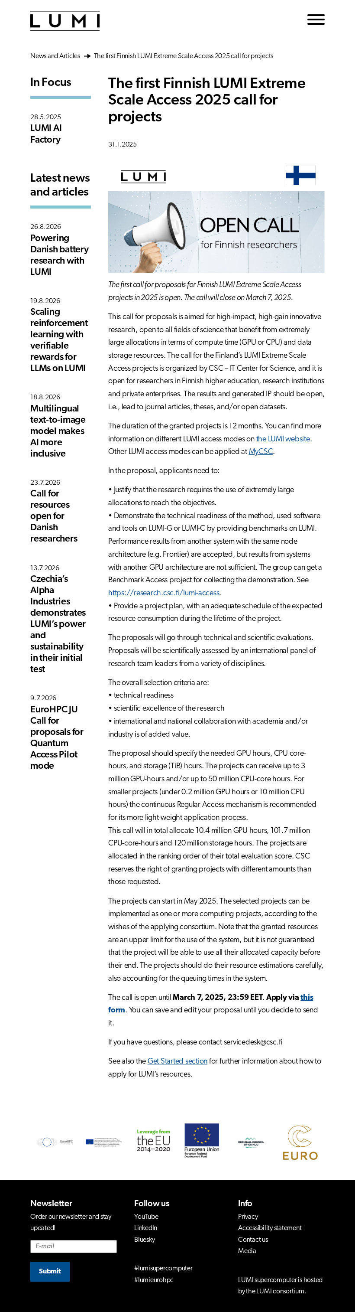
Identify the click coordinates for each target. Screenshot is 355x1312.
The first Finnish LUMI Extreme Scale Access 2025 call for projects (183, 56)
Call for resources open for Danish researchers (53, 517)
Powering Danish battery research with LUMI (59, 255)
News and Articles (56, 56)
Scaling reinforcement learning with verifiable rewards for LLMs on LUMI (59, 340)
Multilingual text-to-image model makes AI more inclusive (58, 432)
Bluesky (144, 1240)
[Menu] (316, 21)
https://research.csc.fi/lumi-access (163, 593)
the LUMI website (283, 440)
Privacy (248, 1217)
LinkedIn (145, 1228)
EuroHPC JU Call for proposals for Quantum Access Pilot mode (57, 738)
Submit (50, 1271)
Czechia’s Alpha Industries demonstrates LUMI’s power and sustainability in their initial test (58, 624)
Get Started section (177, 1062)
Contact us (253, 1240)
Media (247, 1251)
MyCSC (261, 452)
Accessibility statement (269, 1228)
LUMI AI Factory (45, 134)
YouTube (146, 1217)
